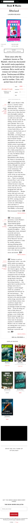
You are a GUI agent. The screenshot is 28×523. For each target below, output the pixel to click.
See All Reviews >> (18, 337)
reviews (7, 92)
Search (17, 1)
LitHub (12, 522)
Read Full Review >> (22, 213)
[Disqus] (14, 473)
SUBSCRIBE (14, 514)
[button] (14, 433)
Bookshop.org (5, 520)
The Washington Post (4, 268)
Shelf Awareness (4, 226)
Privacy (17, 522)
